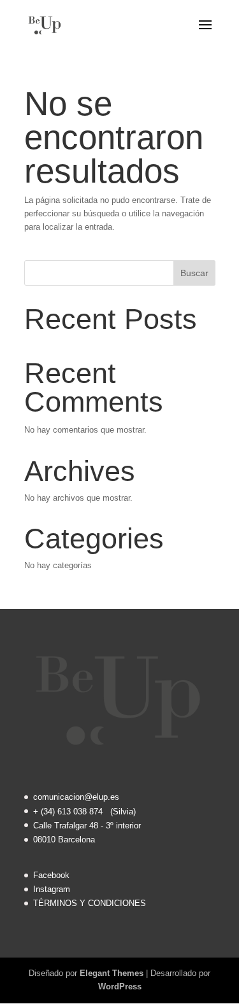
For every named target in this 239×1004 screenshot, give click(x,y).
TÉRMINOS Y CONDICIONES (89, 903)
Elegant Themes (111, 973)
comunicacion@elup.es (76, 797)
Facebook (51, 875)
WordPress (119, 986)
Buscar (194, 273)
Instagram (51, 889)
